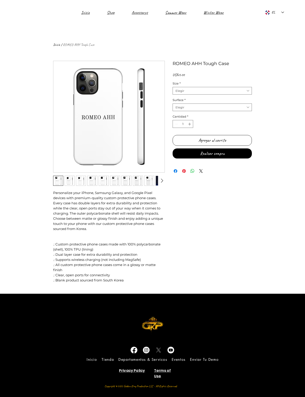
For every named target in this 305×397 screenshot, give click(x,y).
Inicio (56, 44)
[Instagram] (146, 350)
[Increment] (190, 124)
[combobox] (212, 91)
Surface (179, 100)
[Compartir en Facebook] (175, 171)
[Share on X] (201, 171)
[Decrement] (176, 124)
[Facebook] (134, 350)
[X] (158, 350)
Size (177, 83)
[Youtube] (170, 350)
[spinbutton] (183, 124)
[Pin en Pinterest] (184, 171)
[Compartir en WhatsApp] (192, 171)
